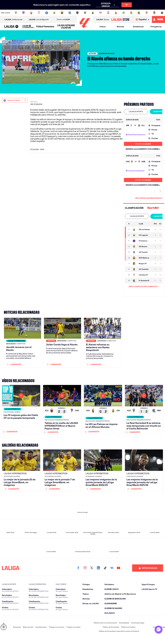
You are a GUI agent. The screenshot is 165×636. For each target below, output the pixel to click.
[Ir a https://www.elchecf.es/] (54, 13)
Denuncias (17, 627)
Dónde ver (63, 19)
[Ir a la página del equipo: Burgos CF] (134, 263)
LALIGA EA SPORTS (136, 111)
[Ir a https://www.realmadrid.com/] (131, 13)
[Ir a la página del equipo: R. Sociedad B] (134, 281)
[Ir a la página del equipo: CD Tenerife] (134, 252)
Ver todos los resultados (148, 198)
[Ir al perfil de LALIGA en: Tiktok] (105, 568)
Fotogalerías (156, 27)
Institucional (13, 19)
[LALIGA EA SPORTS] (11, 26)
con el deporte (38, 19)
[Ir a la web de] (153, 208)
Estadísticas (138, 27)
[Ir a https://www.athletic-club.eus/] (16, 13)
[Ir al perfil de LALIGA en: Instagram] (85, 568)
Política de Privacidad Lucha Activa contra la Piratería (119, 631)
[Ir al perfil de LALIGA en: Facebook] (78, 568)
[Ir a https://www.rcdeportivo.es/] (108, 13)
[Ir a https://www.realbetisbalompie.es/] (124, 13)
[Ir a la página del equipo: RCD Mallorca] (134, 258)
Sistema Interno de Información (105, 623)
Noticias (120, 27)
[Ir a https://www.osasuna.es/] (31, 13)
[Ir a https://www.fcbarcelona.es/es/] (62, 13)
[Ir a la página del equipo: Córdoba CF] (134, 275)
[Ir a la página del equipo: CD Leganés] (134, 235)
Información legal (137, 623)
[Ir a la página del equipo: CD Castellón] (134, 269)
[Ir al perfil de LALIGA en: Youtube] (118, 568)
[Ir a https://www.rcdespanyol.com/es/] (116, 13)
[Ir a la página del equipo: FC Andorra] (134, 241)
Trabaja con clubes (73, 627)
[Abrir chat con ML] (158, 629)
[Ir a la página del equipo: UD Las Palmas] (134, 229)
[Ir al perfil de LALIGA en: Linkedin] (98, 568)
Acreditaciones (41, 627)
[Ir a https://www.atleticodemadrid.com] (23, 13)
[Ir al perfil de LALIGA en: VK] (111, 568)
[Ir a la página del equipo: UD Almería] (134, 246)
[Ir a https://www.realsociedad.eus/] (139, 13)
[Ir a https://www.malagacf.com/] (85, 13)
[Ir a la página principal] (85, 29)
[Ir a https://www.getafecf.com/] (70, 13)
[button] (11, 26)
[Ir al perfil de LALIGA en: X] (91, 568)
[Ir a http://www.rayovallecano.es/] (100, 13)
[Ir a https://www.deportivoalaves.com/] (47, 13)
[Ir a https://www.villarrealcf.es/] (162, 13)
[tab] (136, 111)
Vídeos (103, 27)
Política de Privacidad (111, 627)
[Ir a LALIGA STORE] (120, 19)
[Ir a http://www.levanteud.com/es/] (77, 13)
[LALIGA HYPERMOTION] (28, 26)
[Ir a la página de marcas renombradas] (4, 627)
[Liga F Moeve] (45, 26)
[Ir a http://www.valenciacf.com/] (154, 13)
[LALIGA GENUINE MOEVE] (66, 26)
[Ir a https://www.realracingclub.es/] (93, 13)
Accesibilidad (124, 623)
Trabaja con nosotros (56, 627)
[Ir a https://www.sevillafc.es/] (147, 13)
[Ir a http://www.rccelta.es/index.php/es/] (39, 13)
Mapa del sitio (28, 627)
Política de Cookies (128, 627)
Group (102, 19)
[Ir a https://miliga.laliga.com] (158, 19)
